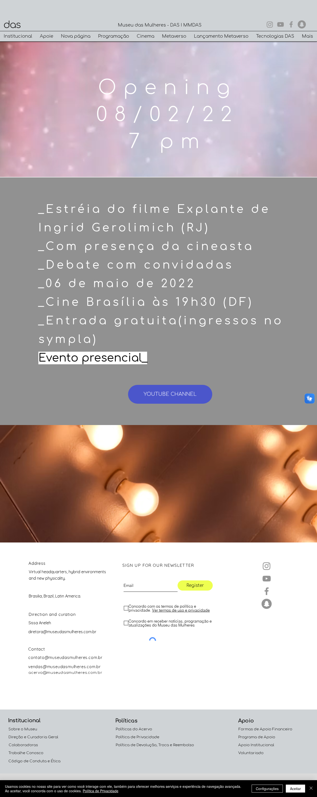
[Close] (311, 788)
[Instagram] (270, 24)
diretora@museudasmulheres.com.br (62, 631)
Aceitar (295, 788)
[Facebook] (291, 24)
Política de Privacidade (100, 790)
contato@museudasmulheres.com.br (65, 657)
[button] (18, 36)
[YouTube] (280, 24)
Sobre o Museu (22, 729)
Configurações (267, 788)
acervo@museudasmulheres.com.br (65, 673)
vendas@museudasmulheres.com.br (64, 666)
